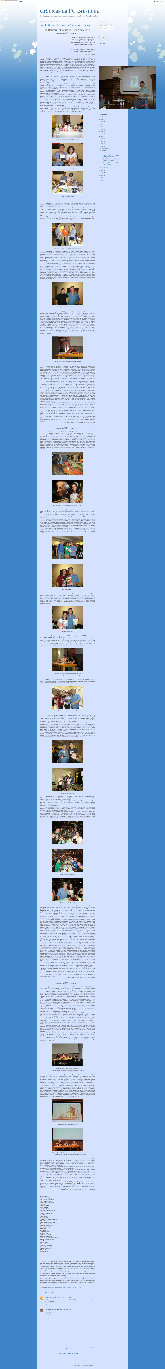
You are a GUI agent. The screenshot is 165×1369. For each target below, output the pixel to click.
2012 (102, 173)
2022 (102, 126)
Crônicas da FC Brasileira (70, 11)
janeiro (104, 167)
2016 (102, 141)
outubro (104, 150)
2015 (102, 143)
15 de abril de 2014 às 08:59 (64, 1297)
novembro (105, 148)
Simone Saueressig (50, 1297)
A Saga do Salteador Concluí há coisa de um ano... (110, 163)
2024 (102, 122)
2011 (102, 175)
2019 (102, 134)
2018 (102, 136)
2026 (102, 117)
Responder (48, 1304)
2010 (102, 178)
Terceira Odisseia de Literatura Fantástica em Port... (110, 155)
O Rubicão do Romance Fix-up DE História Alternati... (110, 159)
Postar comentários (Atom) (70, 1353)
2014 (102, 146)
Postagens (104, 25)
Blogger (91, 1365)
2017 (102, 139)
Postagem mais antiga (88, 1348)
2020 (102, 131)
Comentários (104, 28)
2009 (102, 180)
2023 (102, 124)
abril (103, 153)
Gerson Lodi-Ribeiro (51, 1309)
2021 (102, 129)
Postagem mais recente (48, 1348)
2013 (102, 170)
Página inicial (68, 1348)
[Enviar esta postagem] (80, 1287)
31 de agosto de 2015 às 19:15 (68, 1309)
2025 (102, 119)
